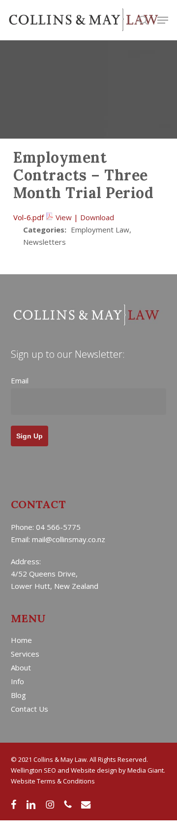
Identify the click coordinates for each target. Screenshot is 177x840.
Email (20, 380)
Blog (18, 695)
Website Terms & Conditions (53, 781)
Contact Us (29, 709)
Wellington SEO (33, 770)
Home (21, 640)
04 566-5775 (58, 527)
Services (25, 654)
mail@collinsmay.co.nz (68, 539)
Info (17, 681)
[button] (162, 20)
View (64, 217)
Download (97, 217)
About (21, 667)
